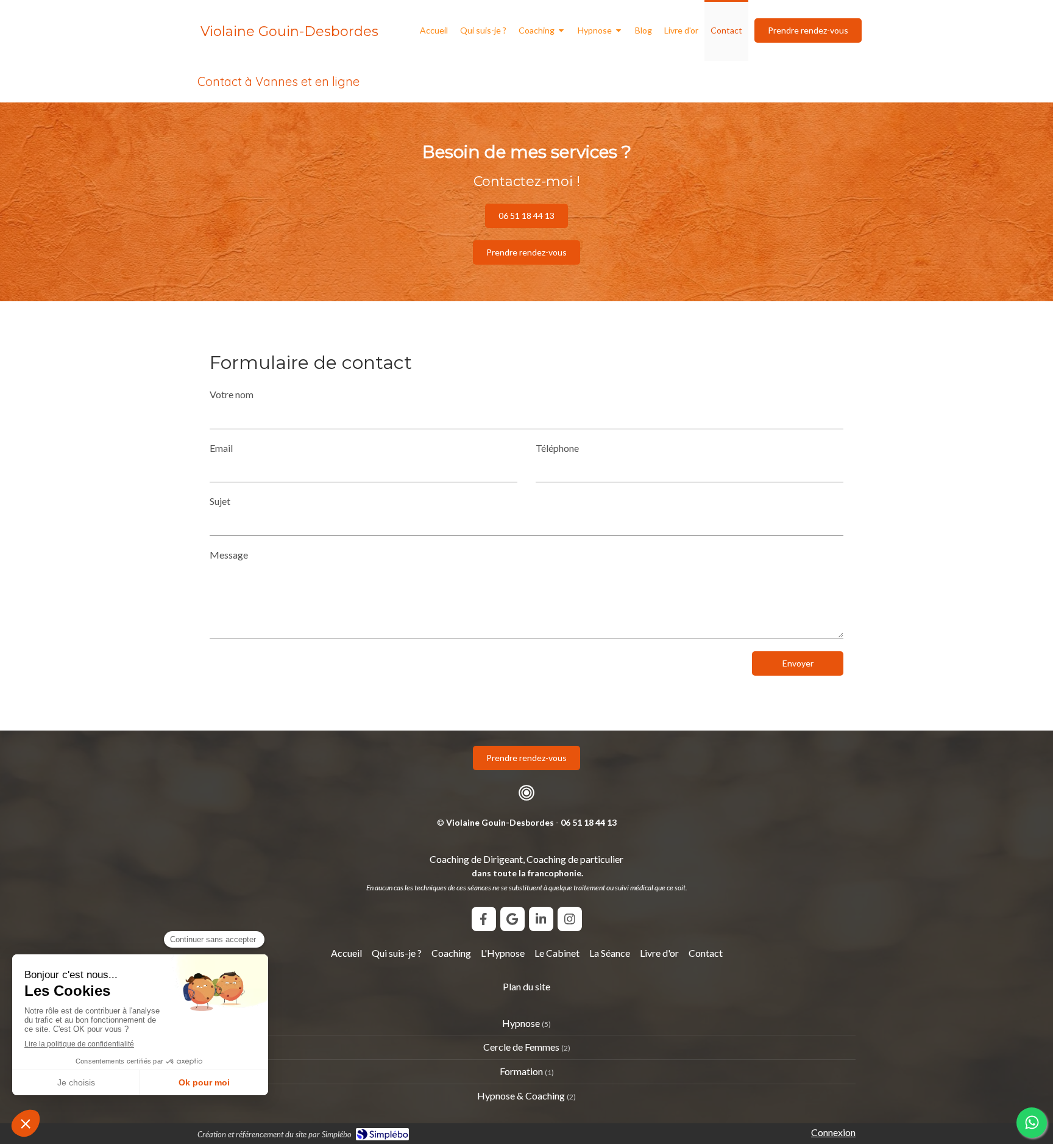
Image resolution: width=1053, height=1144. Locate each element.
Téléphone (557, 448)
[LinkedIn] (541, 919)
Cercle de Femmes (521, 1047)
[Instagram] (570, 919)
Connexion (833, 1132)
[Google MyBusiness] (512, 919)
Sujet (220, 501)
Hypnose (521, 1023)
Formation (521, 1071)
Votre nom (232, 394)
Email (221, 448)
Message (229, 554)
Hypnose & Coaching (521, 1095)
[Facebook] (484, 919)
